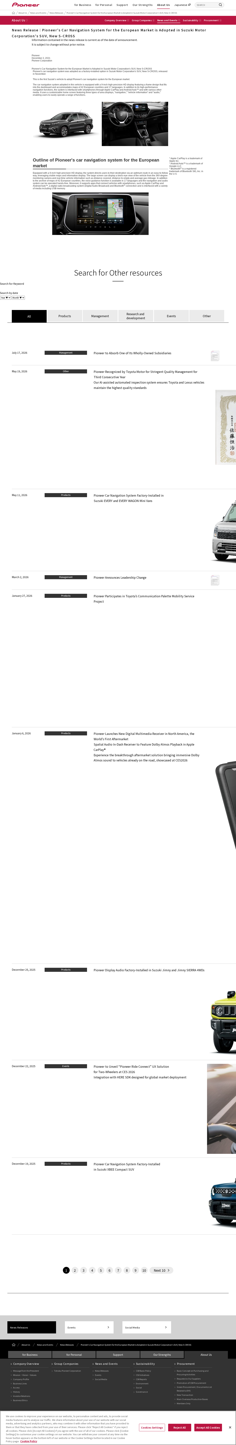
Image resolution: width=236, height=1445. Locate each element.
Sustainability (145, 1364)
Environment (142, 1383)
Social (139, 1387)
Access (16, 1387)
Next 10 (159, 1270)
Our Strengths (143, 5)
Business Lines (20, 1383)
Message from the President (26, 1370)
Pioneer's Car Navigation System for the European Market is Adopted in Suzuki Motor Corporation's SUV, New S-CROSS (122, 12)
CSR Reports (141, 1379)
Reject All (179, 1427)
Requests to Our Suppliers (189, 1378)
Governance (142, 1391)
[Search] (220, 4)
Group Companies (66, 1364)
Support (122, 5)
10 (144, 1270)
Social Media (132, 1327)
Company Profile (21, 1379)
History (16, 1391)
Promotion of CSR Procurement (191, 1382)
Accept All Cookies (208, 1427)
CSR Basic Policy (143, 1370)
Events (72, 1327)
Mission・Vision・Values (24, 1374)
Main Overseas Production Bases (192, 1399)
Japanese (180, 5)
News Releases (56, 12)
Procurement (186, 1364)
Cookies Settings (152, 1427)
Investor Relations (21, 1395)
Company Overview (26, 1364)
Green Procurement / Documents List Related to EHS (194, 1388)
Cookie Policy (28, 1441)
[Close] (230, 1427)
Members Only (183, 1403)
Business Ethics (20, 1400)
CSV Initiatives (142, 1374)
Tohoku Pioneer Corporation (67, 1370)
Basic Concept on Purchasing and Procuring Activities (193, 1372)
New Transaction (185, 1394)
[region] (118, 1428)
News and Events (38, 12)
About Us (163, 5)
